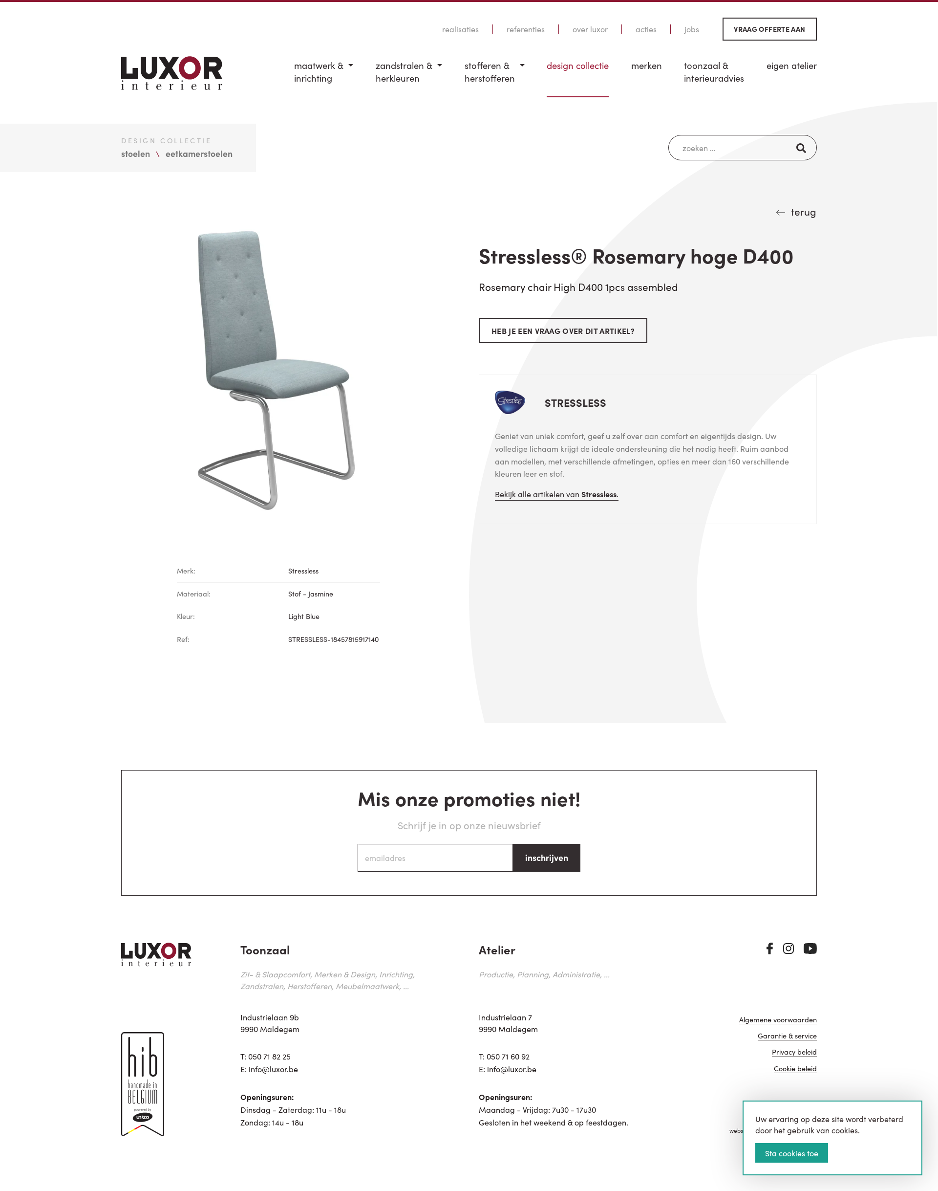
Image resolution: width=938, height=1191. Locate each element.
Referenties (526, 29)
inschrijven (546, 857)
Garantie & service (787, 1036)
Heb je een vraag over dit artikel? (563, 330)
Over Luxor (590, 29)
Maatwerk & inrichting (318, 71)
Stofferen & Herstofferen (490, 71)
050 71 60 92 (508, 1056)
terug (803, 211)
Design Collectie (578, 65)
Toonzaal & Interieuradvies (714, 71)
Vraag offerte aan (769, 29)
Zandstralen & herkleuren (404, 71)
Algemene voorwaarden (778, 1020)
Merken (646, 65)
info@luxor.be (273, 1068)
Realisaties (460, 29)
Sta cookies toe (791, 1152)
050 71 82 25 (269, 1056)
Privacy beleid (794, 1052)
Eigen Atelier (792, 65)
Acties (646, 29)
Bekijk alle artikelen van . (556, 493)
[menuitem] (323, 78)
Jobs (691, 29)
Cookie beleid (795, 1069)
